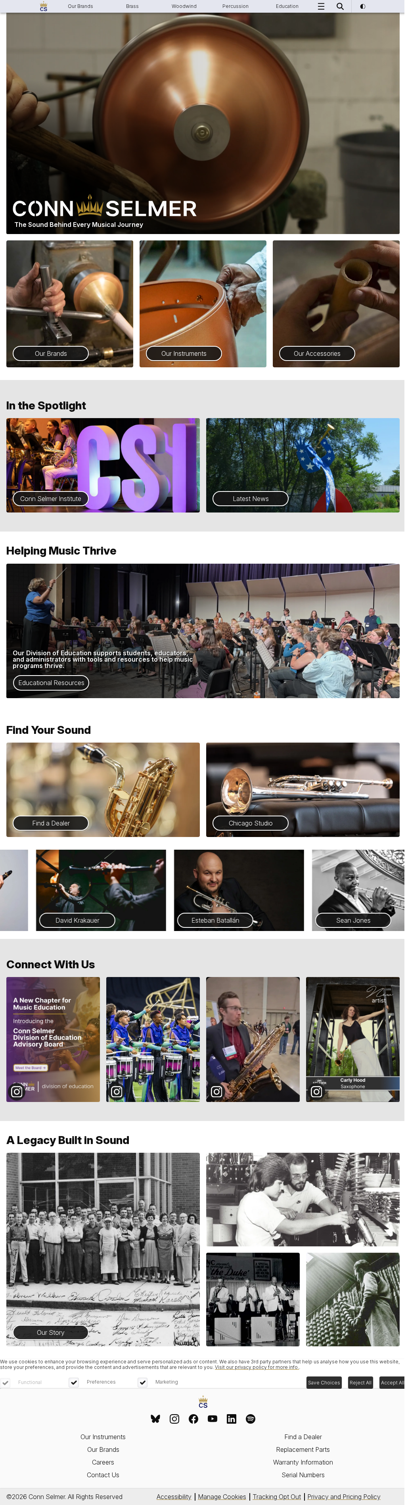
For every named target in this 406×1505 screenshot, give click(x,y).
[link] (155, 1419)
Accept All (392, 1383)
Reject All (361, 1383)
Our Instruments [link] (103, 1437)
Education (287, 6)
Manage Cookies (222, 1497)
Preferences (101, 1382)
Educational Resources (51, 683)
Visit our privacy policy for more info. (257, 1367)
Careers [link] (103, 1462)
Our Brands (80, 6)
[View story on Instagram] (53, 1039)
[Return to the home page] (203, 1402)
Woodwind (184, 6)
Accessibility (174, 1497)
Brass (132, 6)
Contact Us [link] (103, 1475)
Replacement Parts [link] (303, 1449)
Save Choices (324, 1383)
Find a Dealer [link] (303, 1437)
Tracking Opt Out (277, 1497)
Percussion (235, 6)
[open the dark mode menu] (362, 6)
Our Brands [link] (103, 1449)
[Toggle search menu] (340, 6)
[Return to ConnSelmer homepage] (44, 6)
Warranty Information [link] (303, 1462)
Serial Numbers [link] (303, 1475)
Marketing (166, 1382)
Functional (30, 1382)
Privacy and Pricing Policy (344, 1497)
